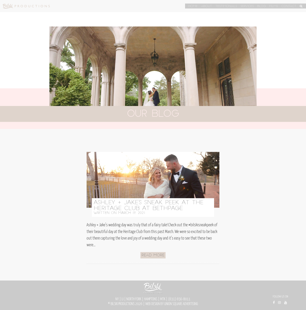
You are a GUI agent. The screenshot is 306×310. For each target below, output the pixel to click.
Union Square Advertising (181, 304)
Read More (153, 255)
